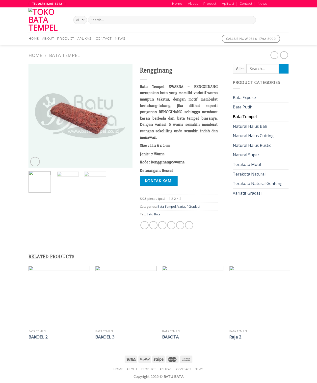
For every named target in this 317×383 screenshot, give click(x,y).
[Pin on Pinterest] (171, 225)
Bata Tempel (64, 55)
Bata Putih (242, 107)
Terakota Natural (249, 174)
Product (209, 3)
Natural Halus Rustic (252, 145)
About (193, 3)
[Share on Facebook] (144, 225)
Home (177, 3)
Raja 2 (235, 337)
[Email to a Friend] (162, 225)
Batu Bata (153, 214)
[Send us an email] (286, 3)
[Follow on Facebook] (271, 3)
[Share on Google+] (180, 225)
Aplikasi (228, 3)
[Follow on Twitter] (281, 3)
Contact (245, 3)
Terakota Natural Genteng (258, 183)
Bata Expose (244, 97)
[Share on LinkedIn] (189, 225)
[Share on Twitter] (153, 225)
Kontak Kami (159, 180)
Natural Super (246, 154)
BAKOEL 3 (105, 337)
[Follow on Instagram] (276, 3)
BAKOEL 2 (38, 337)
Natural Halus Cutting (253, 135)
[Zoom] (35, 162)
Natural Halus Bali (250, 126)
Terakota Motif (247, 164)
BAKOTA (170, 337)
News (262, 3)
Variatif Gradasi (188, 206)
